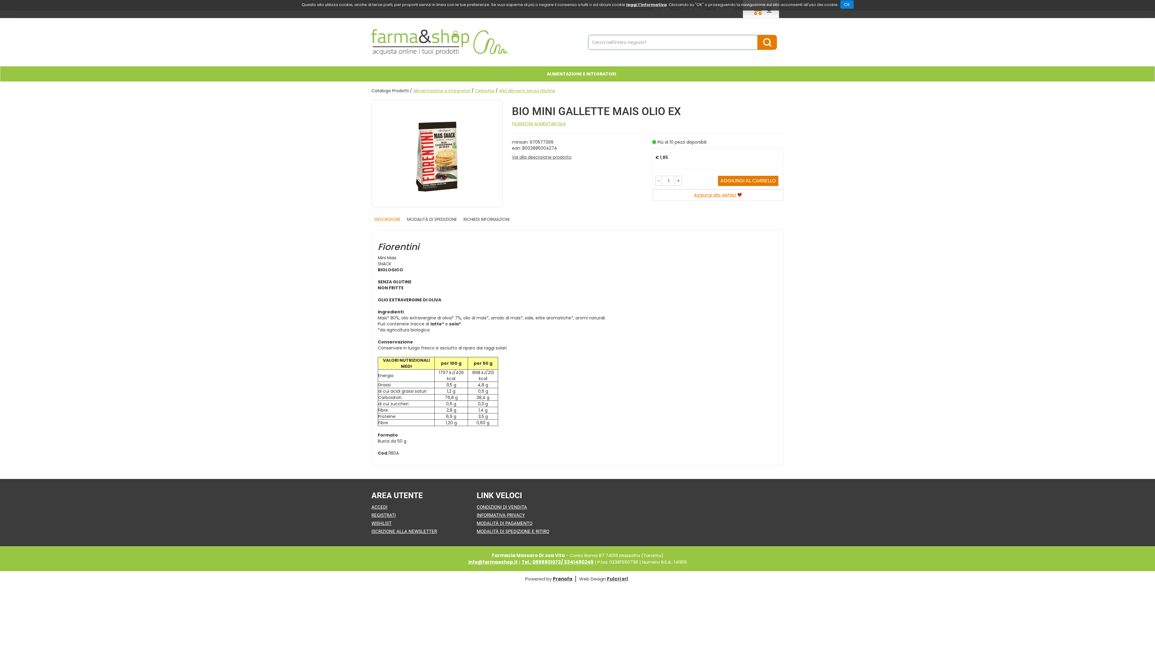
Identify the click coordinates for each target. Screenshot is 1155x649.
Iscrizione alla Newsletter (404, 531)
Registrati (383, 515)
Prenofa (562, 579)
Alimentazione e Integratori (441, 91)
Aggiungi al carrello (748, 180)
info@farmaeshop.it (493, 562)
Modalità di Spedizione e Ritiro (513, 531)
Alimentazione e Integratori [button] (581, 74)
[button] (658, 181)
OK (847, 5)
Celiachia (484, 91)
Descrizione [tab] (387, 219)
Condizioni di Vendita (502, 507)
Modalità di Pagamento (504, 523)
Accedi (379, 507)
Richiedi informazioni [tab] (487, 219)
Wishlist (381, 523)
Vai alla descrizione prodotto (541, 157)
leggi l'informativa (646, 5)
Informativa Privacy (501, 515)
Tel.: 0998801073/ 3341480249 (557, 562)
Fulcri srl (617, 579)
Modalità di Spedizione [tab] (432, 219)
